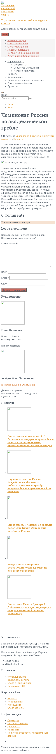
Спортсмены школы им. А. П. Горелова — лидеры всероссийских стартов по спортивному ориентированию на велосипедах (31, 441)
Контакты (13, 729)
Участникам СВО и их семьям (23, 55)
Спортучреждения (17, 46)
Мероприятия (15, 701)
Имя (4, 271)
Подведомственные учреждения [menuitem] (25, 80)
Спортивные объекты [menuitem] (19, 83)
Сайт (4, 283)
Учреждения (14, 704)
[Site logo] (9, 14)
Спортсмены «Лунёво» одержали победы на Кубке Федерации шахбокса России (29, 527)
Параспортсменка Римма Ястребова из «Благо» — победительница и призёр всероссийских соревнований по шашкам (29, 485)
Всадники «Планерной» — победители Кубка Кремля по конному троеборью (27, 567)
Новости (18, 138)
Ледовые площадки (18, 49)
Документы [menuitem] (20, 64)
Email (5, 277)
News (10, 107)
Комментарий (9, 243)
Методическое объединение (23, 52)
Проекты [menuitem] (12, 86)
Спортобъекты (15, 707)
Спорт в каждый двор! (19, 682)
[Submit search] (30, 98)
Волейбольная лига (18, 679)
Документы (13, 726)
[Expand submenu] (22, 62)
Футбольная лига (16, 676)
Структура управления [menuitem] (26, 67)
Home (10, 104)
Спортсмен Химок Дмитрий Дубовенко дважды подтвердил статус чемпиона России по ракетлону (29, 609)
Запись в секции (16, 40)
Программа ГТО (16, 685)
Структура (13, 720)
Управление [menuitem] (14, 61)
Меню (4, 34)
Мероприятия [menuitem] (15, 76)
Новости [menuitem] (12, 73)
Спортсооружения (17, 43)
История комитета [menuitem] (24, 70)
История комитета (17, 723)
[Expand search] (2, 92)
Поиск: (5, 94)
